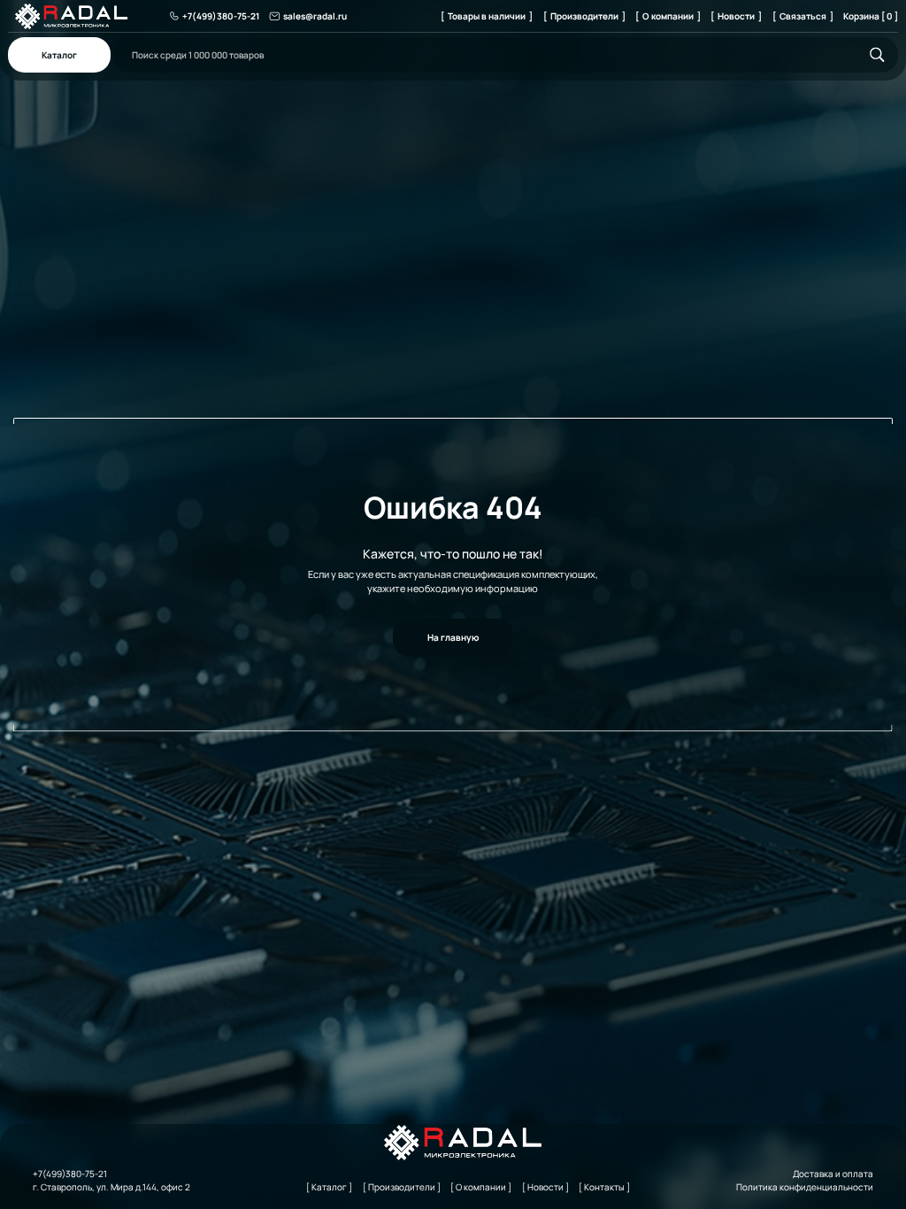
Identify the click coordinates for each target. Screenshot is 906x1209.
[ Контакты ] (604, 1187)
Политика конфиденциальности (804, 1187)
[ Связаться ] (802, 16)
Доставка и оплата (833, 1173)
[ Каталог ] (329, 1187)
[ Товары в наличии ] (487, 16)
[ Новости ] (736, 16)
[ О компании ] (668, 16)
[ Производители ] (584, 16)
